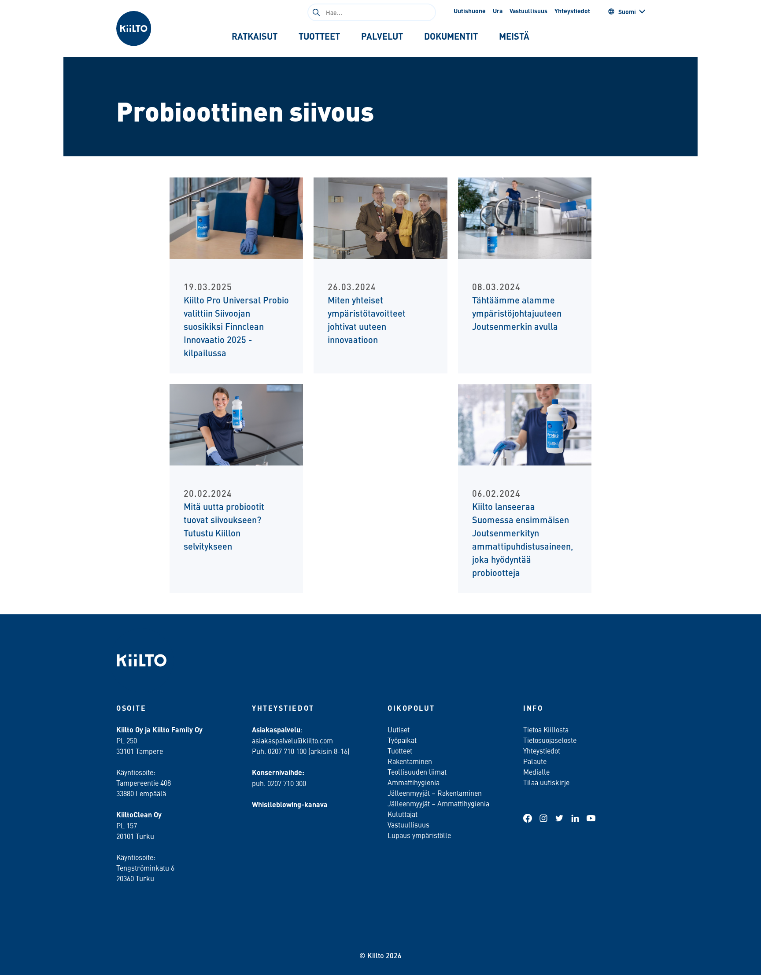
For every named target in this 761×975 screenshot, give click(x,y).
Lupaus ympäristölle (419, 835)
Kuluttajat (402, 814)
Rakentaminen (410, 761)
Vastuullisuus (528, 10)
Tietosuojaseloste (549, 740)
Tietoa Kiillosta (546, 729)
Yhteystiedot (572, 10)
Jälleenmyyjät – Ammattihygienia (438, 803)
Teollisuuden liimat (417, 771)
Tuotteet (400, 750)
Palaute (535, 761)
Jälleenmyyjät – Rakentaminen (435, 793)
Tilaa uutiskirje (546, 782)
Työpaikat (402, 740)
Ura (497, 10)
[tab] (254, 36)
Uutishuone (470, 10)
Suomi (627, 11)
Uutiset (399, 729)
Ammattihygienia (414, 782)
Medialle (537, 771)
